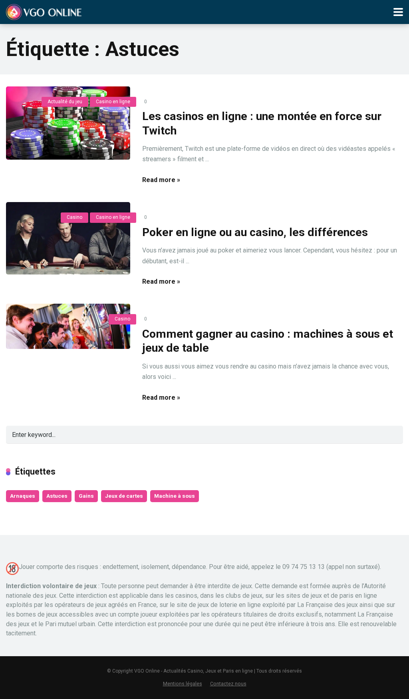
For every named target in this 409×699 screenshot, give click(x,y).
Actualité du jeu (65, 101)
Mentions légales (182, 684)
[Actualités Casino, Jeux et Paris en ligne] (45, 11)
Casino (74, 217)
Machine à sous (174, 496)
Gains (86, 496)
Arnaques (22, 496)
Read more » (161, 180)
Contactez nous (228, 684)
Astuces (57, 496)
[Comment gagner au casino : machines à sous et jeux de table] (68, 326)
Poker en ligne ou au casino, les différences (255, 232)
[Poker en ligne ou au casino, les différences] (68, 238)
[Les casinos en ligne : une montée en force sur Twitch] (68, 123)
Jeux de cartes (124, 496)
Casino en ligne (113, 101)
